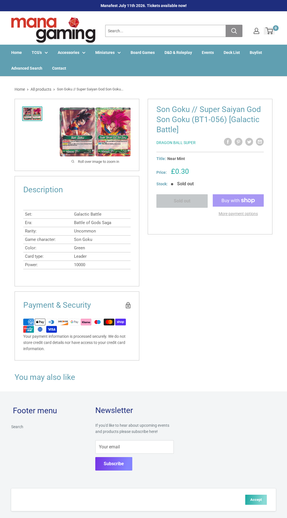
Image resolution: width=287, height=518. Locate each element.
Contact (59, 68)
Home (16, 52)
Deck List (232, 52)
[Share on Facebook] (228, 142)
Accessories (68, 52)
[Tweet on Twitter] (249, 142)
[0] (269, 31)
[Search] (234, 31)
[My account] (256, 31)
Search (17, 427)
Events (208, 52)
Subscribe (114, 463)
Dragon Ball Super (176, 142)
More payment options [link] (238, 213)
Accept (256, 500)
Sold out (182, 201)
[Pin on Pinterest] (238, 142)
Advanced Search (26, 68)
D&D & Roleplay (178, 52)
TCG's (37, 52)
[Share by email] (260, 142)
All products (41, 89)
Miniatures (105, 52)
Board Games (143, 52)
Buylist (256, 52)
